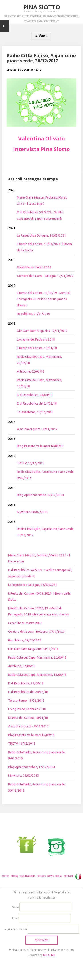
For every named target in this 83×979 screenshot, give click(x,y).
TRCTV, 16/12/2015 (30, 463)
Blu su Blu (49, 955)
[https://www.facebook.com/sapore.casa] (29, 844)
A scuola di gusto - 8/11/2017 (37, 429)
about (14, 875)
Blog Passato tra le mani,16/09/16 (40, 446)
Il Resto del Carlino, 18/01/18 (37, 348)
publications (27, 875)
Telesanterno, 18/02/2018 (35, 412)
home (5, 875)
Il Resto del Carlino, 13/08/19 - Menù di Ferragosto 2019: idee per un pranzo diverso (43, 299)
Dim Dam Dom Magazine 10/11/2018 (42, 331)
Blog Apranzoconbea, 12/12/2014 (40, 495)
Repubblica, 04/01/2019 (33, 314)
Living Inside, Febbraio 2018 (36, 339)
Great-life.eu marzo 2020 (34, 267)
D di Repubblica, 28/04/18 (34, 395)
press (58, 875)
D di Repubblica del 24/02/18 (37, 403)
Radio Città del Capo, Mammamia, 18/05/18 (37, 674)
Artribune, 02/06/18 (30, 371)
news (50, 875)
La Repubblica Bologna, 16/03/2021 (41, 235)
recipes (41, 875)
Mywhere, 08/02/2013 (32, 512)
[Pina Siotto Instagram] (54, 844)
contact (68, 875)
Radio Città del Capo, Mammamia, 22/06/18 (37, 657)
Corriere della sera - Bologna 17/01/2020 (45, 276)
